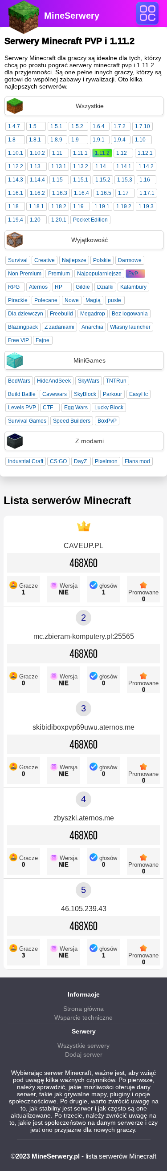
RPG (14, 287)
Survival (18, 260)
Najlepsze (74, 260)
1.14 (100, 166)
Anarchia (92, 327)
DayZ (80, 461)
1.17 (123, 193)
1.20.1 (58, 219)
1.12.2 (15, 166)
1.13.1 (58, 166)
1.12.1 (145, 153)
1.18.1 (36, 206)
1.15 (57, 179)
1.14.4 (37, 179)
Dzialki (105, 287)
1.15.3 (124, 179)
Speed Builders (71, 421)
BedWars (19, 381)
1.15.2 (102, 179)
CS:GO (58, 461)
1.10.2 (37, 153)
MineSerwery (71, 15)
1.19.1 (102, 206)
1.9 (75, 139)
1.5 (33, 126)
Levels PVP (22, 407)
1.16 (144, 179)
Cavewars (54, 394)
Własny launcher (130, 327)
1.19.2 (123, 206)
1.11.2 (102, 153)
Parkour (112, 394)
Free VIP (18, 340)
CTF (48, 407)
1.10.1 (15, 153)
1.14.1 (123, 166)
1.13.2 (80, 166)
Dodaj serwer (83, 1054)
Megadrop (92, 313)
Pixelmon (106, 461)
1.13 (35, 166)
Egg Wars (76, 407)
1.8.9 (56, 139)
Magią (93, 300)
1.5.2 (77, 126)
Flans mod (137, 461)
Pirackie (18, 300)
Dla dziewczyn (25, 313)
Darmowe (130, 260)
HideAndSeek (54, 381)
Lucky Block (108, 407)
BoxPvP (107, 421)
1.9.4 (120, 139)
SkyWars (88, 381)
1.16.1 (15, 193)
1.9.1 (99, 139)
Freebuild (61, 313)
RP (58, 287)
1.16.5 (103, 193)
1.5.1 (56, 126)
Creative (44, 260)
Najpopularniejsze (99, 273)
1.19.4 (15, 219)
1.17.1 (147, 193)
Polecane (45, 300)
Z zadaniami (59, 327)
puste (114, 300)
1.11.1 (80, 153)
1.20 (35, 219)
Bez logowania (130, 313)
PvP (133, 273)
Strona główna (83, 1008)
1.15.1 (80, 179)
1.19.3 (146, 206)
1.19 (78, 206)
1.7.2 (120, 126)
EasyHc (138, 394)
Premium (59, 273)
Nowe (72, 300)
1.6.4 (99, 126)
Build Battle (22, 394)
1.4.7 (14, 126)
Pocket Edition (90, 219)
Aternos (38, 287)
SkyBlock (85, 394)
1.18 (13, 206)
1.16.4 (81, 193)
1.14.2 (146, 166)
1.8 (12, 139)
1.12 (121, 153)
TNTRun (116, 381)
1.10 (140, 139)
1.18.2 (58, 206)
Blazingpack (23, 327)
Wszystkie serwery (83, 1045)
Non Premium (24, 273)
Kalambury (133, 287)
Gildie (83, 287)
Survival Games (27, 421)
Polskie (102, 260)
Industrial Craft (25, 461)
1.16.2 (37, 193)
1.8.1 (35, 139)
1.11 (57, 153)
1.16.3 (59, 193)
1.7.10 (142, 126)
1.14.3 (15, 179)
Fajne (42, 340)
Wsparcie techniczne (83, 1017)
